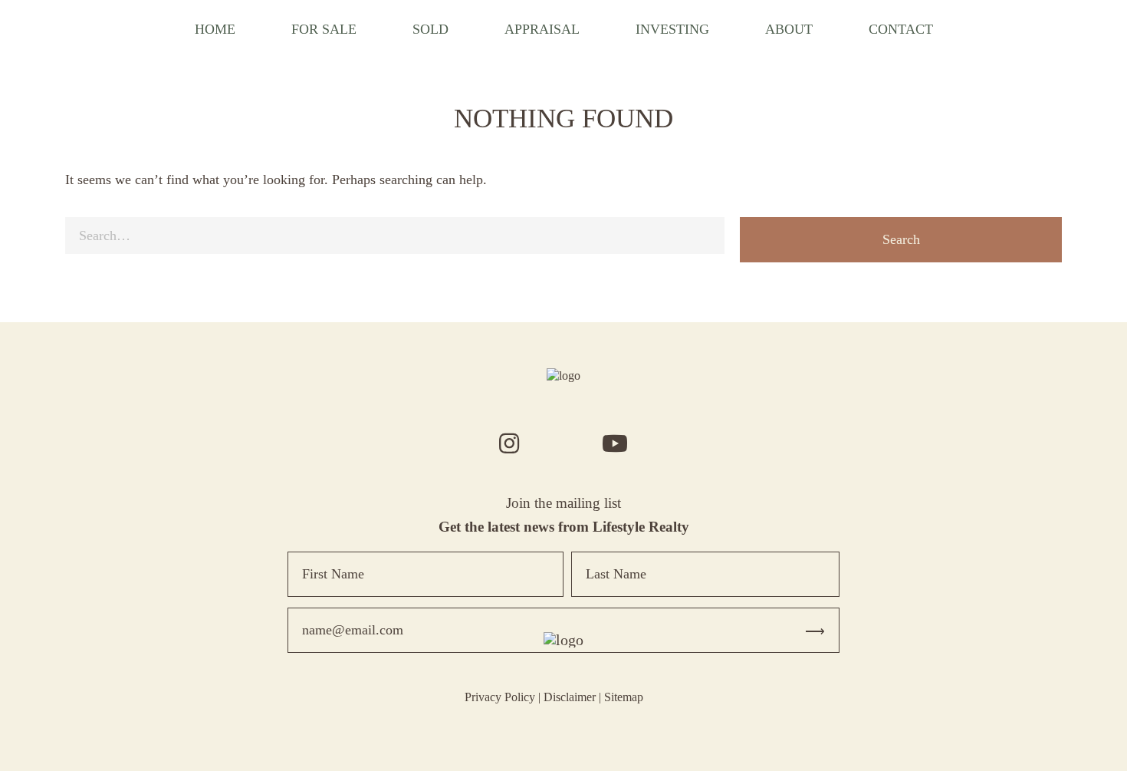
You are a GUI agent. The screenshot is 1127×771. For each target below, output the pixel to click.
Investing (672, 29)
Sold (430, 29)
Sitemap (623, 696)
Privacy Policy (500, 696)
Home (215, 29)
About (789, 29)
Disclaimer (570, 696)
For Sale (323, 29)
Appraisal (542, 29)
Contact (901, 29)
